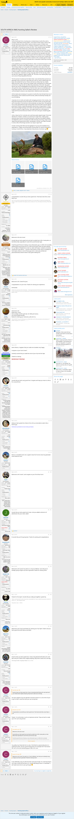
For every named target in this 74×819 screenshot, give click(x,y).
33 (9, 527)
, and (20, 275)
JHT (63, 47)
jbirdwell (60, 51)
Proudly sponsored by (60, 246)
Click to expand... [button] (31, 741)
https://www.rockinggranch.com (65, 291)
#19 (51, 726)
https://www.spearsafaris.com (64, 263)
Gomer (64, 42)
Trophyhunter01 (64, 44)
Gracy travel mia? (60, 312)
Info (51, 4)
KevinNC (58, 54)
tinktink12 (64, 51)
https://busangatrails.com (63, 259)
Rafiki (67, 52)
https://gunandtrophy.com (63, 287)
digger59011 (61, 46)
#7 (51, 378)
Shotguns (58, 324)
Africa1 (70, 43)
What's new (24, 4)
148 (9, 258)
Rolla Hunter (62, 48)
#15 (51, 626)
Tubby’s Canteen (57, 44)
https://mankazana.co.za (63, 267)
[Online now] (6, 200)
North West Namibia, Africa (6, 526)
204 (9, 437)
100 (9, 611)
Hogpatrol (56, 46)
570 (9, 529)
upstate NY (8, 580)
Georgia (8, 436)
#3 (51, 234)
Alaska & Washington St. (6, 213)
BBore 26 (56, 51)
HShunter (60, 47)
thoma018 (60, 42)
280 (9, 393)
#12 (51, 534)
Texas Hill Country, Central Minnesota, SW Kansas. (6, 255)
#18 (51, 707)
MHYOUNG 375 (59, 362)
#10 (51, 472)
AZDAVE (64, 338)
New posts (3, 7)
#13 (51, 566)
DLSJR (65, 362)
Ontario (8, 610)
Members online (58, 34)
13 (8, 441)
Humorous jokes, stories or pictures (63, 303)
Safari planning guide (41, 7)
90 (9, 215)
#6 (51, 345)
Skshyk (57, 56)
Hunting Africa (50, 7)
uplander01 (56, 48)
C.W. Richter (62, 52)
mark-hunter (60, 55)
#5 (51, 308)
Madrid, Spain (7, 488)
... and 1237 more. (57, 58)
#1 (51, 37)
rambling (64, 50)
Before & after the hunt (61, 315)
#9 (51, 452)
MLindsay (56, 43)
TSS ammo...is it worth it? (62, 321)
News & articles (29, 7)
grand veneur (57, 52)
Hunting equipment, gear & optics (63, 310)
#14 (51, 594)
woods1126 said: (16, 754)
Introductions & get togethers (17, 7)
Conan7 (3, 31)
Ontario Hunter (67, 41)
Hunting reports (57, 7)
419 (9, 367)
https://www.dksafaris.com (63, 250)
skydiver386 (69, 51)
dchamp (65, 55)
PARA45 (66, 46)
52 (9, 326)
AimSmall (56, 42)
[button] (19, 4)
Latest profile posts (59, 328)
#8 (51, 420)
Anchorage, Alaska (6, 550)
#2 (51, 194)
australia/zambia (6, 325)
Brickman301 (69, 47)
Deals (31, 4)
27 (9, 369)
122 (9, 295)
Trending (15, 4)
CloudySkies (63, 37)
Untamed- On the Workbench (63, 317)
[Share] (49, 37)
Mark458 (69, 54)
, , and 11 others (21, 190)
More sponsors (68, 294)
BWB (62, 38)
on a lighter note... (60, 301)
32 (9, 612)
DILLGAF (60, 43)
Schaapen (58, 330)
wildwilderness (64, 54)
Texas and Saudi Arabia (7, 671)
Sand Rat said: (16, 690)
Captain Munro (57, 37)
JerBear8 (55, 55)
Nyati (64, 38)
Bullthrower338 (57, 38)
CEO (66, 48)
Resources (44, 4)
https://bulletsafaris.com (63, 271)
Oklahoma (8, 294)
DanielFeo (69, 72)
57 (9, 640)
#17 (51, 687)
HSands (68, 42)
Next (6, 34)
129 (9, 673)
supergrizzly (58, 338)
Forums (9, 4)
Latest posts (57, 299)
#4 (51, 279)
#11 (51, 509)
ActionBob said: (16, 729)
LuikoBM (68, 38)
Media (37, 4)
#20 (51, 751)
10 (8, 396)
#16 (51, 654)
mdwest (68, 50)
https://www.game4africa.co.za (64, 254)
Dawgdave (58, 347)
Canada (8, 366)
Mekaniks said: (16, 709)
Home (3, 4)
